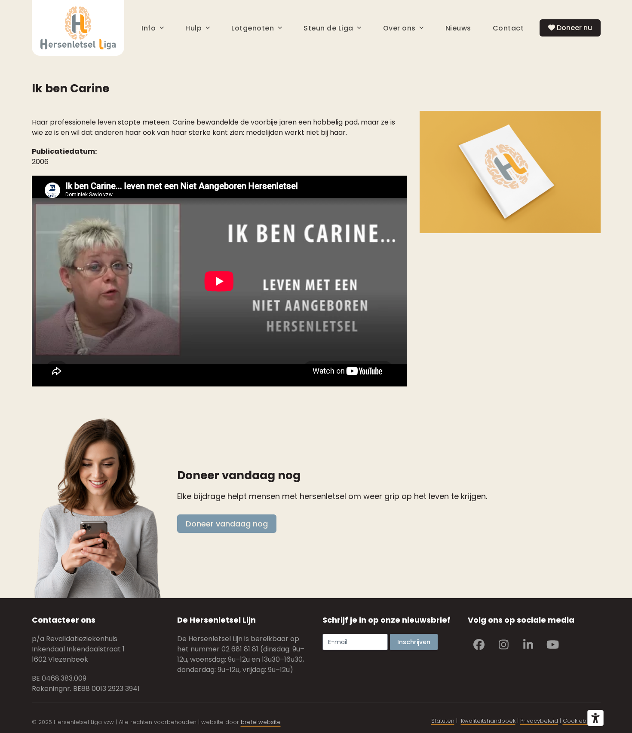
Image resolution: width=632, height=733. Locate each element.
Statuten (442, 721)
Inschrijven (413, 642)
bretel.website (261, 722)
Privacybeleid (539, 721)
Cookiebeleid (582, 721)
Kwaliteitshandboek (488, 721)
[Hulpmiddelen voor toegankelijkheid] (595, 718)
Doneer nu (573, 28)
